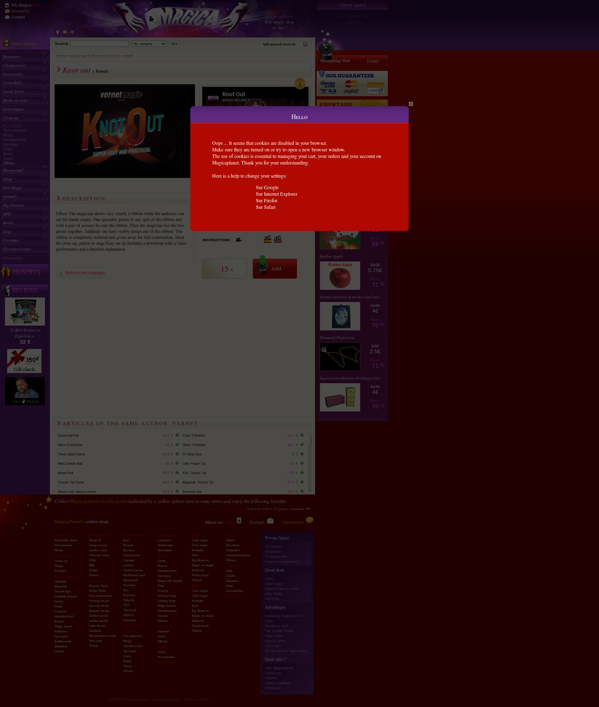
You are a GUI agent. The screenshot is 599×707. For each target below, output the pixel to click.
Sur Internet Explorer (276, 193)
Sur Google (267, 187)
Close (411, 104)
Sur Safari (265, 207)
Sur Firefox (267, 200)
